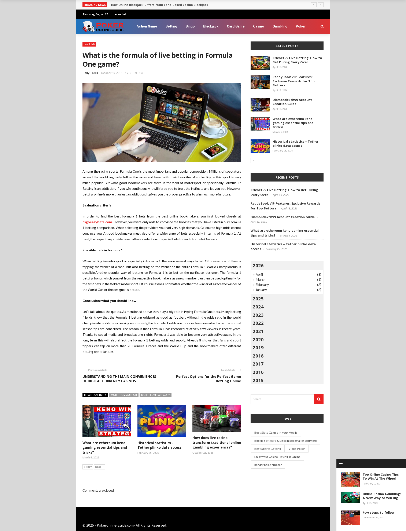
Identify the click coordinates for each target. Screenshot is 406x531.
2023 (258, 315)
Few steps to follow (379, 512)
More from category (155, 395)
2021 (258, 331)
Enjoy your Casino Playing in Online (277, 456)
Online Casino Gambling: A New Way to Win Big (382, 496)
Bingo (190, 26)
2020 (258, 339)
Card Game (236, 26)
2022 (258, 323)
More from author (124, 395)
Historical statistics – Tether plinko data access (159, 445)
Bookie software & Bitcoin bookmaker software (285, 440)
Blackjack (210, 26)
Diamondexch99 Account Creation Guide (292, 102)
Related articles (95, 395)
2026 (258, 265)
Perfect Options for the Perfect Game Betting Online (208, 378)
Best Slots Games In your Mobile (276, 432)
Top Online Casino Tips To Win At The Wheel (381, 476)
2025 (258, 298)
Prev (89, 466)
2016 (258, 372)
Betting (171, 26)
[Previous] (254, 160)
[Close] (341, 463)
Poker (301, 26)
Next (98, 466)
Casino (258, 26)
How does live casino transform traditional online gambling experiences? (216, 442)
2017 (258, 363)
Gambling (280, 26)
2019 (258, 347)
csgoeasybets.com (97, 222)
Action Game (147, 26)
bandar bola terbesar (268, 464)
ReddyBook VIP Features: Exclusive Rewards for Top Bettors (294, 81)
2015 (258, 380)
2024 (258, 306)
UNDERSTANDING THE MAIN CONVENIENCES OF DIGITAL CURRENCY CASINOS (119, 378)
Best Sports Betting (267, 448)
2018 (258, 355)
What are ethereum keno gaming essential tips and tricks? (104, 447)
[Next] (261, 160)
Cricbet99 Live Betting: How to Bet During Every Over (297, 60)
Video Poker (297, 448)
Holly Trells (90, 73)
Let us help (120, 14)
